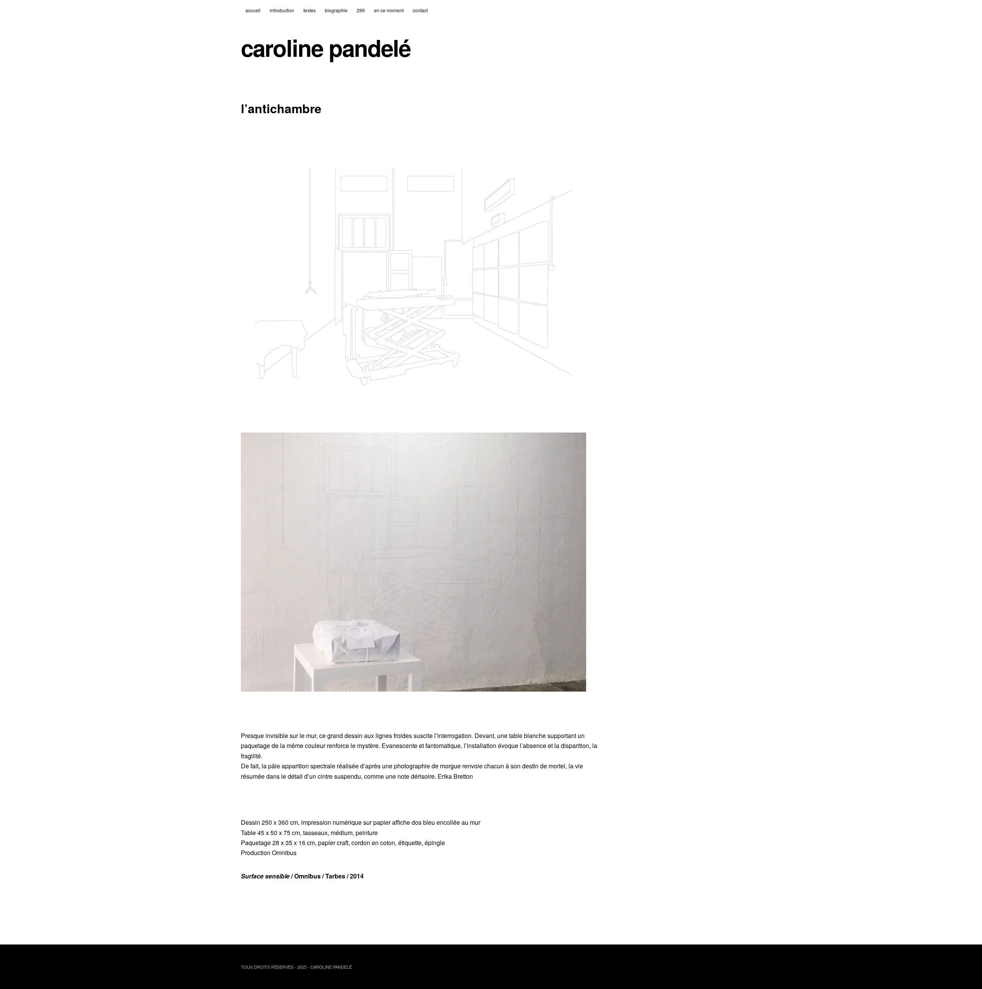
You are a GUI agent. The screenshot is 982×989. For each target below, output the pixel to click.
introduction (282, 10)
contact (420, 10)
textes (309, 10)
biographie (336, 10)
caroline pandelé (325, 47)
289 (361, 10)
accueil (253, 10)
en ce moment (389, 10)
